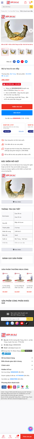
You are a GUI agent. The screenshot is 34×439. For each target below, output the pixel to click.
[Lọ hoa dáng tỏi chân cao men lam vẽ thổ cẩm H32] (20, 278)
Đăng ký (29, 319)
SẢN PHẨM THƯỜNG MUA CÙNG (15, 269)
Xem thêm (18, 202)
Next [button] (31, 31)
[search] (31, 6)
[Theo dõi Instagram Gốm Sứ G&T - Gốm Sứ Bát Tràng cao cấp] (17, 323)
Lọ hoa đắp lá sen (7, 165)
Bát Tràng (13, 74)
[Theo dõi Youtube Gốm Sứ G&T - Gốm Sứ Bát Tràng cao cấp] (22, 323)
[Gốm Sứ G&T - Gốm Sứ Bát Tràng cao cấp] (14, 2)
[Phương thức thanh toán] (13, 387)
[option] (17, 31)
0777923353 (20, 375)
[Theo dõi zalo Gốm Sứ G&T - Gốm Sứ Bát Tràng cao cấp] (12, 323)
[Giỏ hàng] (30, 2)
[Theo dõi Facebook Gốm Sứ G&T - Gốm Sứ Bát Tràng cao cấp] (7, 323)
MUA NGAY (17, 112)
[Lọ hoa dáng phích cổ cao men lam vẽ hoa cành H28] (7, 278)
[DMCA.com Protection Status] (26, 350)
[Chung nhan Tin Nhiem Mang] (10, 350)
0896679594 (14, 379)
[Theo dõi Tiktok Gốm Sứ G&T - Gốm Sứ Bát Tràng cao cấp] (26, 323)
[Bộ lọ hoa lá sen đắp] (17, 31)
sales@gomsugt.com (14, 348)
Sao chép (21, 90)
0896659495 (16, 118)
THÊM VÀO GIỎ (17, 106)
